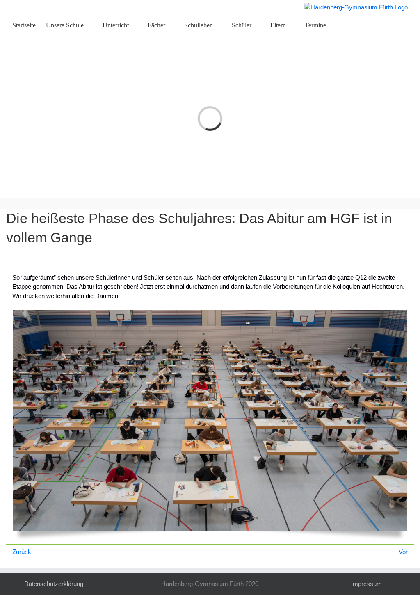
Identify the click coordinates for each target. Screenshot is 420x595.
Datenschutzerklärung (53, 583)
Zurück (21, 551)
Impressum (366, 583)
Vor (403, 551)
